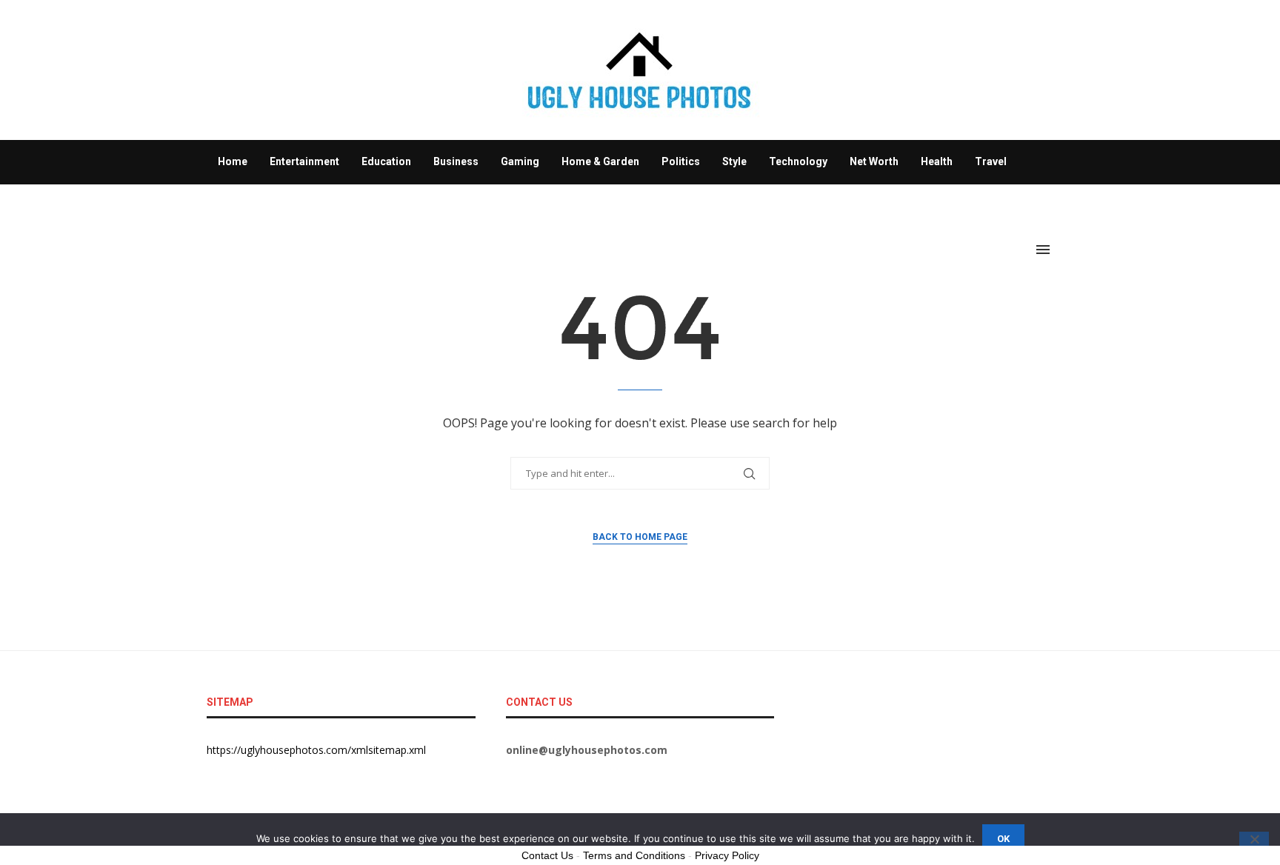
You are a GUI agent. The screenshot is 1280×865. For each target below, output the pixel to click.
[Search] (1066, 249)
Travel (991, 161)
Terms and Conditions (634, 855)
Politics (680, 161)
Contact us (244, 205)
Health (937, 161)
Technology (798, 161)
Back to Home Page (640, 537)
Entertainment (304, 161)
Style (734, 161)
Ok (1003, 838)
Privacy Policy (727, 855)
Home (232, 161)
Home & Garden (600, 161)
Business (456, 161)
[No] (1254, 840)
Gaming (520, 161)
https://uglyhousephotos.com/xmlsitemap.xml (316, 750)
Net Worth (874, 161)
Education (386, 161)
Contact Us (547, 855)
